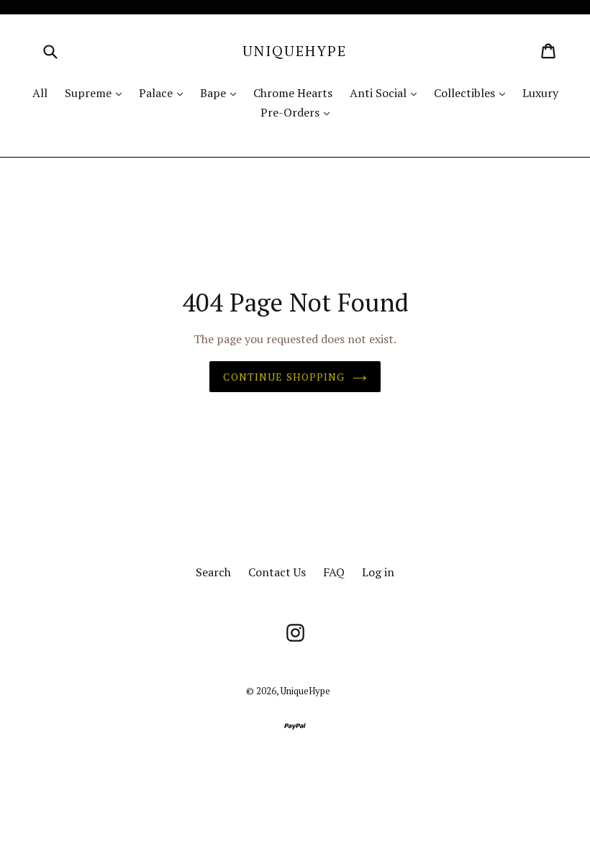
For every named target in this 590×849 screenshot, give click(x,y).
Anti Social (387, 92)
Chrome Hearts (292, 93)
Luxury (540, 93)
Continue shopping (284, 376)
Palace (164, 92)
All (39, 93)
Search (213, 572)
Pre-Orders (298, 112)
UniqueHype (294, 51)
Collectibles (473, 92)
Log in (378, 572)
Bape (221, 92)
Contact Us (277, 572)
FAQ (334, 572)
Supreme (97, 92)
